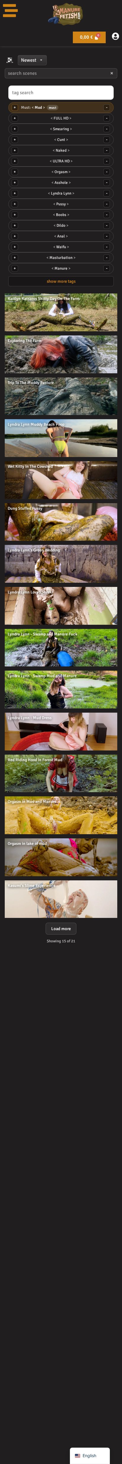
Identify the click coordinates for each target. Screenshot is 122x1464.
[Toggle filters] (10, 60)
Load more (61, 928)
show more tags (61, 281)
